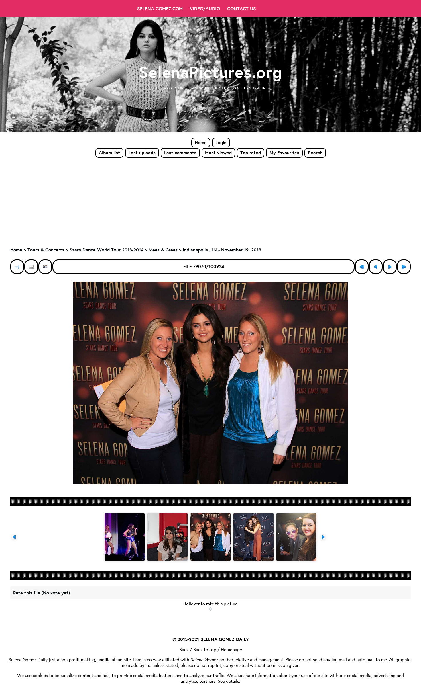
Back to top (204, 649)
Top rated (250, 152)
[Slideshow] (45, 266)
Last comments (180, 152)
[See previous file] (376, 266)
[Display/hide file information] (31, 266)
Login (221, 142)
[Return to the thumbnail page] (17, 266)
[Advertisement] (210, 201)
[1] (211, 609)
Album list (109, 152)
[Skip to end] (404, 266)
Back (184, 649)
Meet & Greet (163, 250)
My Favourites (284, 152)
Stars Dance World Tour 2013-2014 (106, 250)
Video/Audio (205, 8)
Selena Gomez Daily (28, 659)
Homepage (231, 649)
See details (228, 681)
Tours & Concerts (45, 250)
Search (315, 152)
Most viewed (218, 152)
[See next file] (390, 266)
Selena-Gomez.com (160, 8)
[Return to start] (362, 266)
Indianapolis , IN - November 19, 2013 (222, 250)
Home (201, 142)
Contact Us (241, 8)
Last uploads (142, 152)
